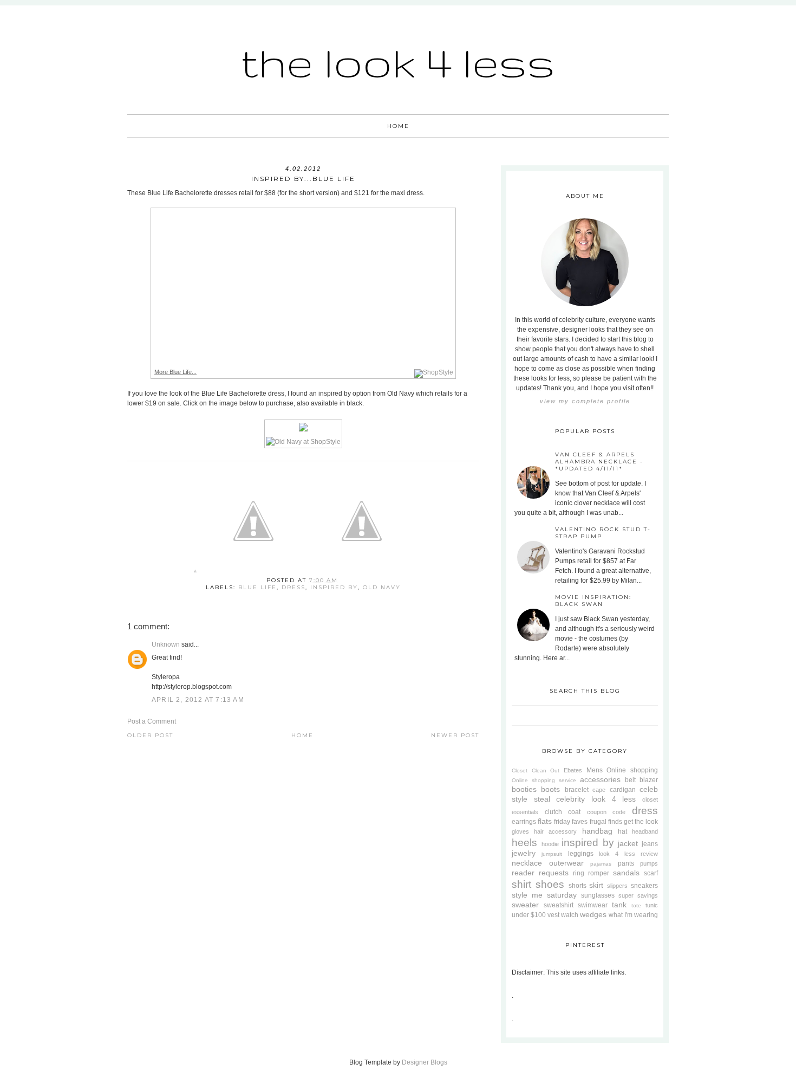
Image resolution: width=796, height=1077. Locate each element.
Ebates (573, 770)
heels (524, 842)
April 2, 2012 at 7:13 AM (198, 700)
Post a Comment (151, 721)
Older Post (150, 735)
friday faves (571, 822)
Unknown (166, 644)
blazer (649, 780)
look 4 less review (628, 853)
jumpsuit (551, 854)
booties (524, 789)
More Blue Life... (175, 372)
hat (622, 831)
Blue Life (257, 587)
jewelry (524, 853)
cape (598, 789)
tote (636, 905)
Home (398, 126)
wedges (593, 914)
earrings (524, 822)
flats (545, 821)
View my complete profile (585, 401)
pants (626, 863)
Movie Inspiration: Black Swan (593, 601)
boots (550, 789)
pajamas (600, 864)
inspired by (334, 587)
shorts (577, 885)
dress (293, 587)
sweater (525, 904)
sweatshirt (558, 905)
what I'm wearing (633, 915)
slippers (617, 885)
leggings (580, 853)
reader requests (540, 872)
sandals (626, 872)
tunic (651, 905)
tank (619, 904)
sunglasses (598, 895)
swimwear (593, 905)
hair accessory (555, 831)
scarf (651, 873)
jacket (628, 843)
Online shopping (632, 770)
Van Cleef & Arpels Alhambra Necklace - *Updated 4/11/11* (599, 461)
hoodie (550, 844)
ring (578, 873)
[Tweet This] (253, 573)
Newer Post (455, 735)
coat (574, 812)
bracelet (577, 790)
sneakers (644, 885)
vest (553, 915)
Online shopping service (544, 780)
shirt (521, 884)
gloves (520, 831)
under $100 (529, 915)
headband (645, 831)
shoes (550, 884)
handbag (597, 831)
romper (598, 873)
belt (630, 780)
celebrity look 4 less (596, 799)
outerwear (566, 863)
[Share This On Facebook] (195, 573)
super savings (638, 895)
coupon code (606, 812)
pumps (649, 863)
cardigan (623, 790)
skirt (596, 885)
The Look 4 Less (398, 62)
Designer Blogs (424, 1062)
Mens (594, 770)
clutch (553, 812)
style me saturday (544, 895)
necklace (527, 863)
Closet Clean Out (535, 770)
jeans (650, 844)
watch (569, 915)
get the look (641, 822)
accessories (600, 779)
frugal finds (606, 822)
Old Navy (382, 587)
